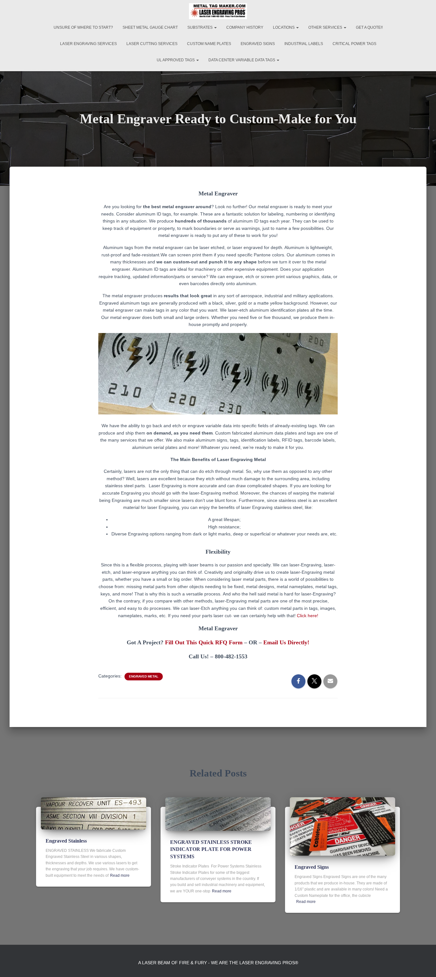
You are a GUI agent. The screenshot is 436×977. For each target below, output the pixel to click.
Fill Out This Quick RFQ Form (204, 642)
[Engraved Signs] (342, 826)
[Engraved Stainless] (93, 812)
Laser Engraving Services (88, 44)
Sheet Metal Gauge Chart (150, 27)
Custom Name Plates (209, 44)
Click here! (307, 615)
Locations (284, 27)
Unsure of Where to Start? (83, 27)
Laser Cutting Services (151, 44)
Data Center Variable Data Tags (242, 60)
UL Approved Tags (176, 60)
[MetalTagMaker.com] (218, 11)
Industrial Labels (303, 44)
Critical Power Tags (354, 44)
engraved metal (143, 676)
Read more (120, 875)
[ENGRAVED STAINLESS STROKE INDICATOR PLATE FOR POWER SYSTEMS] (218, 813)
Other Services (325, 27)
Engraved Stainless (66, 841)
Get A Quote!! (369, 27)
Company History (244, 27)
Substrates (200, 27)
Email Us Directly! (286, 642)
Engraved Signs (258, 44)
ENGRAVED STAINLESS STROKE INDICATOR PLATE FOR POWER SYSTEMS (211, 849)
